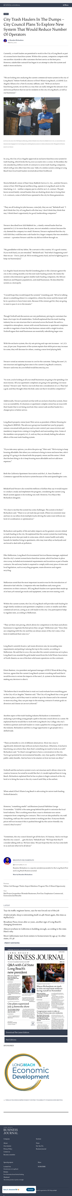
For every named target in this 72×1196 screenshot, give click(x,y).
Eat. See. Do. (40, 1146)
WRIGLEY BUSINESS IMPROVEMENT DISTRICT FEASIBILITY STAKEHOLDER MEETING (34, 1100)
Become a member (9, 1155)
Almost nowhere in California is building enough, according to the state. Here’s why (35, 930)
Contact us (7, 1152)
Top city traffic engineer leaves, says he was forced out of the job (31, 910)
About (6, 1143)
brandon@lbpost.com (21, 864)
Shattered (14, 1178)
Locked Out (11, 1168)
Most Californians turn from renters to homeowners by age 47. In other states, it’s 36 (35, 937)
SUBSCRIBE (42, 1167)
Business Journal (41, 1149)
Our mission (7, 1146)
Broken (14, 1173)
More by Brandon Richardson (22, 874)
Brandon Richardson (17, 40)
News (6, 14)
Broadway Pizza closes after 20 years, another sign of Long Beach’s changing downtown (32, 923)
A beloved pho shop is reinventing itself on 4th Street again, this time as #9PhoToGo (35, 916)
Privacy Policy (8, 1149)
